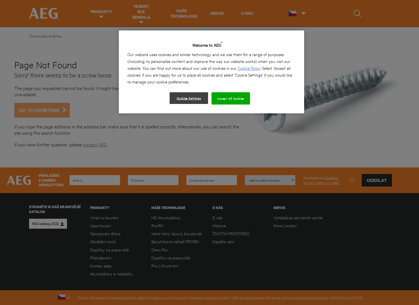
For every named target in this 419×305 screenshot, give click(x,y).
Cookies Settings (189, 98)
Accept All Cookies (230, 98)
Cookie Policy (249, 68)
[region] (211, 71)
